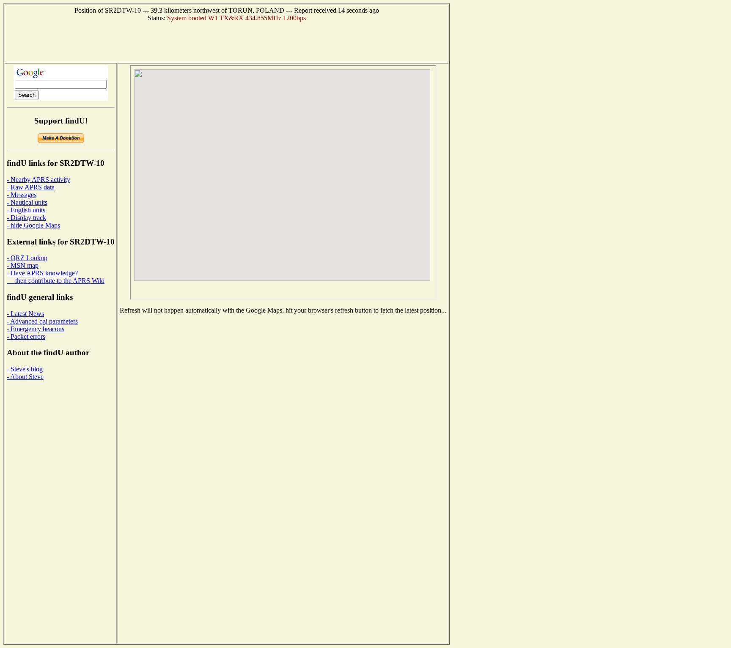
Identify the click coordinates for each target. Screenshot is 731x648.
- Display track (26, 217)
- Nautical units (27, 202)
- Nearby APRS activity (38, 179)
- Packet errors (26, 336)
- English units (26, 210)
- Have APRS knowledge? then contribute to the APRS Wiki (55, 276)
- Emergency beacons (35, 328)
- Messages (21, 194)
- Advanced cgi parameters (42, 321)
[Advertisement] (227, 41)
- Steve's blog (25, 369)
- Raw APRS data (31, 187)
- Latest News (25, 313)
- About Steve (25, 376)
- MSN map (22, 265)
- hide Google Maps (33, 225)
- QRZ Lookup (27, 257)
